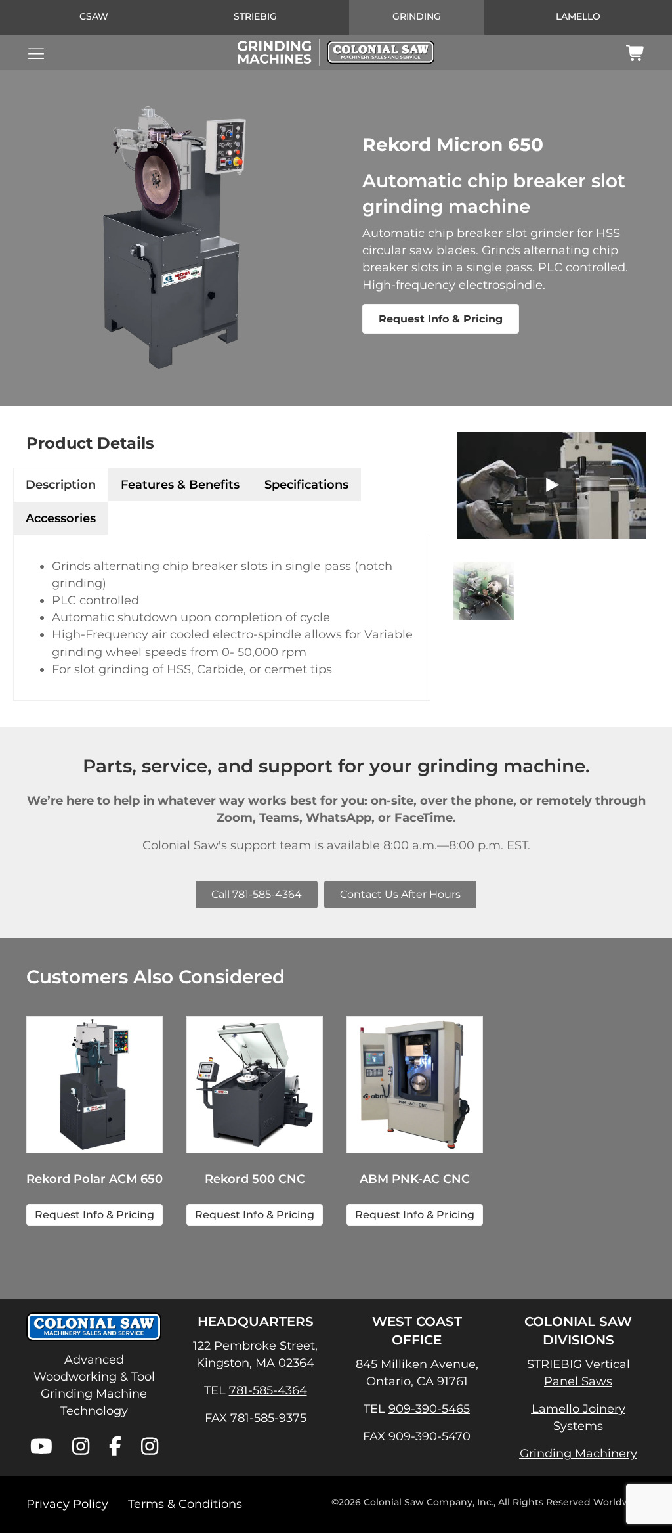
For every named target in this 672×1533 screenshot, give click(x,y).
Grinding (416, 16)
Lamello (578, 16)
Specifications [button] (306, 485)
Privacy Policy (67, 1504)
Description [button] (61, 485)
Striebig (255, 16)
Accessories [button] (61, 518)
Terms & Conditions (185, 1504)
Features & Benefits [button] (180, 485)
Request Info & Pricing (441, 319)
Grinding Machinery (578, 1453)
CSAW (93, 16)
